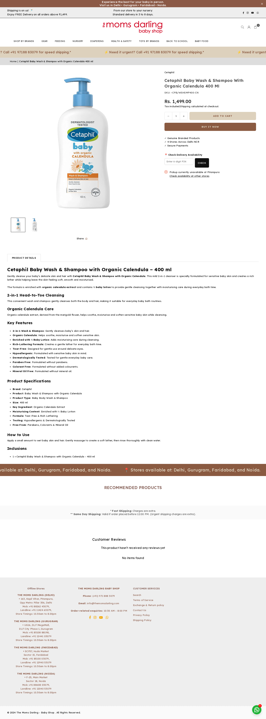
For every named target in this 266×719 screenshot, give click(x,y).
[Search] (242, 27)
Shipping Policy (142, 620)
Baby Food (201, 41)
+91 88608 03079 (39, 684)
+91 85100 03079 (39, 658)
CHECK (202, 162)
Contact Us (139, 610)
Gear (44, 41)
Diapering (97, 41)
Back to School (177, 41)
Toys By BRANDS (149, 41)
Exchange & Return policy (148, 605)
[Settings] (249, 27)
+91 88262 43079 (39, 606)
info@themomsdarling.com (103, 603)
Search (137, 595)
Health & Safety (121, 41)
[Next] (150, 143)
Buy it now (210, 126)
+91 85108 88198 (39, 632)
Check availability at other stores (189, 176)
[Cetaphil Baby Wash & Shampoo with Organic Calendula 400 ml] (18, 225)
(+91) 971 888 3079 (103, 595)
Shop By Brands (24, 41)
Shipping (185, 106)
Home (13, 61)
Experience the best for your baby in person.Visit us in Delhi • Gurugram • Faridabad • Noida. (133, 3)
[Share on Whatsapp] (86, 238)
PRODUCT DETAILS (24, 257)
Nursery (78, 41)
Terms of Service (143, 600)
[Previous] (15, 143)
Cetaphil (169, 72)
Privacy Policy (141, 615)
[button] (255, 27)
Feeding (60, 41)
